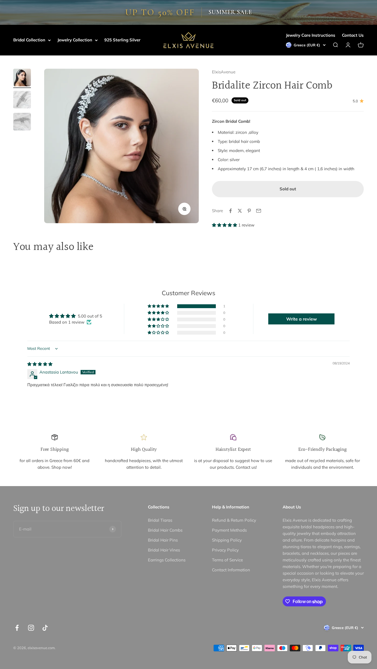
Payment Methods (229, 530)
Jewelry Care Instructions (310, 35)
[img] (39, 364)
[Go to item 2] (22, 100)
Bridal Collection (29, 39)
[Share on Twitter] (240, 210)
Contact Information (231, 569)
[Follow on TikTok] (45, 627)
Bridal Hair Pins (163, 540)
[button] (225, 225)
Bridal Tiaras (160, 520)
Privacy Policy (225, 550)
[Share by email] (258, 210)
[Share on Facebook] (230, 210)
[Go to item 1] (22, 78)
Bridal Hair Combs (165, 530)
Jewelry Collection (74, 39)
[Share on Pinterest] (249, 210)
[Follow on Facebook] (17, 627)
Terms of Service (227, 560)
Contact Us (353, 35)
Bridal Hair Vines (164, 550)
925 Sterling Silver (122, 39)
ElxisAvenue (223, 71)
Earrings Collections (166, 560)
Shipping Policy (227, 540)
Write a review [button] (301, 319)
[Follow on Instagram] (31, 627)
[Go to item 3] (22, 122)
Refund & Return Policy (234, 520)
